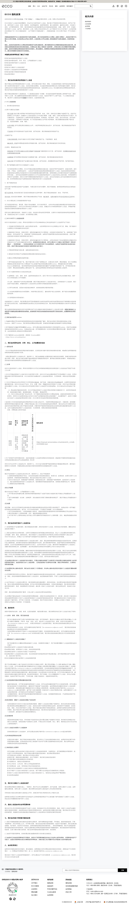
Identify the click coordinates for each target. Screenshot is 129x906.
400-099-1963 (95, 885)
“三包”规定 (88, 28)
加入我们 (34, 895)
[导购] (126, 6)
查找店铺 (69, 883)
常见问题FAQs (52, 889)
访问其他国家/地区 (72, 886)
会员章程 (87, 26)
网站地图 (34, 892)
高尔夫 (51, 6)
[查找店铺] (118, 6)
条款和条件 (88, 21)
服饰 (29, 6)
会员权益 (69, 889)
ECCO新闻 (35, 886)
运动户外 (44, 6)
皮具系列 (62, 6)
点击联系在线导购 (99, 883)
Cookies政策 (51, 892)
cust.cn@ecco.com (96, 891)
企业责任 (34, 889)
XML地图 (69, 899)
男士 (34, 6)
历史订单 (69, 892)
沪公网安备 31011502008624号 (116, 902)
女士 (38, 6)
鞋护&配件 (70, 6)
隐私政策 (14, 871)
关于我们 (34, 883)
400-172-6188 (95, 893)
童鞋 (56, 6)
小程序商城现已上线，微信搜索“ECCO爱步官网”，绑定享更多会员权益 (64, 1)
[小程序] (122, 6)
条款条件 (50, 886)
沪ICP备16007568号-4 (93, 902)
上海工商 (80, 902)
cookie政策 (88, 24)
